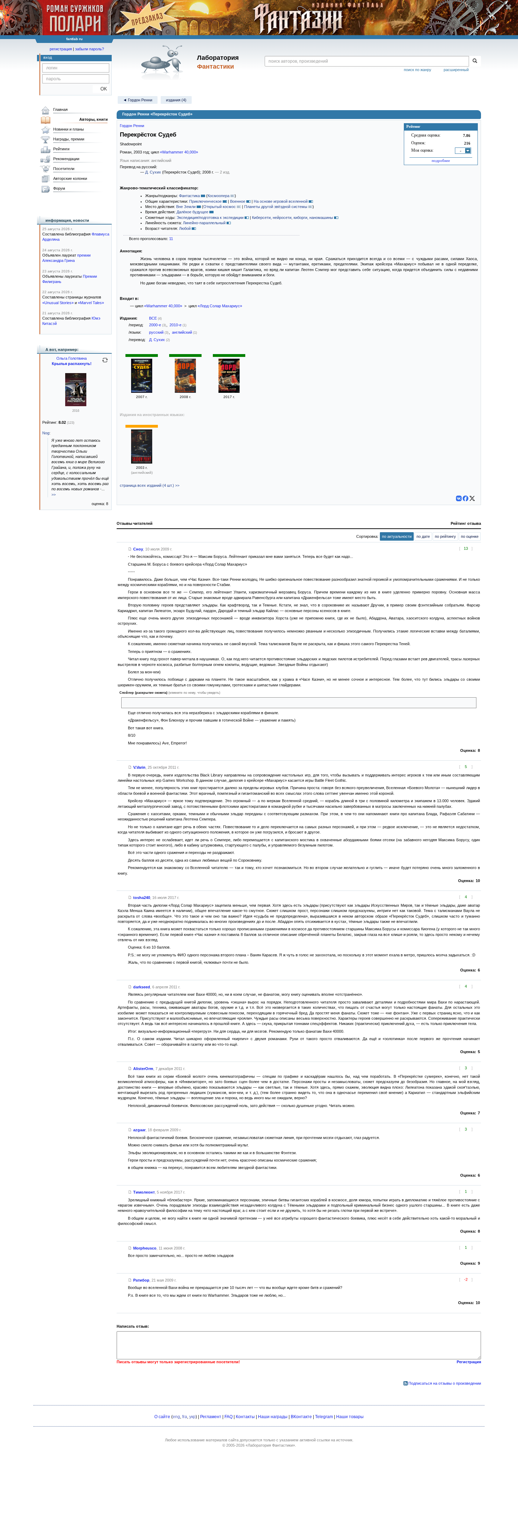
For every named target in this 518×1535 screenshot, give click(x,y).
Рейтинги (61, 149)
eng (176, 1416)
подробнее (441, 160)
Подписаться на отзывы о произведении (444, 1383)
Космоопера (218, 196)
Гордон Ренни (132, 126)
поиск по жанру (417, 70)
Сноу (138, 549)
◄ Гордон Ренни (137, 100)
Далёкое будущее (192, 212)
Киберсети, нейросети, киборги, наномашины (292, 217)
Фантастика (189, 196)
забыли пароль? (89, 49)
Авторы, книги (93, 119)
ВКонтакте (301, 1416)
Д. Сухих (153, 172)
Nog (45, 433)
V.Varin (139, 767)
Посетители (63, 168)
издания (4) (176, 100)
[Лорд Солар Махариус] (185, 391)
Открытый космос (219, 207)
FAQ (228, 1416)
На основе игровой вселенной (281, 201)
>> (53, 494)
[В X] (472, 498)
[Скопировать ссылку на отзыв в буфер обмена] (130, 549)
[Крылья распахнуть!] (75, 405)
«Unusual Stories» (58, 303)
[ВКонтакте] (459, 498)
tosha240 (141, 897)
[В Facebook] (465, 498)
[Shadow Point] (141, 462)
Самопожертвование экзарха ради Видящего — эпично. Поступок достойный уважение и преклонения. (216, 702)
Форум (59, 188)
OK (101, 89)
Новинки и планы (68, 129)
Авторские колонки (70, 178)
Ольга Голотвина (71, 358)
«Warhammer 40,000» (179, 152)
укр (192, 1416)
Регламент (210, 1416)
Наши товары (350, 1416)
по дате (423, 536)
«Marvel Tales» (91, 303)
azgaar (139, 1130)
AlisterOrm (143, 1069)
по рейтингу (445, 536)
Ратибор (141, 1280)
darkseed (141, 987)
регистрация (61, 49)
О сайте (162, 1416)
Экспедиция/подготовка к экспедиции (210, 217)
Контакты (245, 1416)
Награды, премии (68, 139)
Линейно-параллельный (204, 223)
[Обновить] (105, 363)
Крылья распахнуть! (72, 363)
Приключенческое (205, 201)
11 (171, 239)
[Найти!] (475, 61)
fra (184, 1416)
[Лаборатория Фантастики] (163, 62)
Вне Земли (186, 207)
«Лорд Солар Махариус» (220, 306)
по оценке (470, 536)
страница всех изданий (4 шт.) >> (149, 485)
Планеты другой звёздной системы (275, 207)
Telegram (324, 1416)
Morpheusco (144, 1248)
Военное (237, 201)
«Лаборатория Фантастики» (270, 1445)
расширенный (456, 70)
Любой (185, 228)
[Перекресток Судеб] (141, 391)
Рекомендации (66, 159)
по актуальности (397, 536)
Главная (60, 109)
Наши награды (273, 1416)
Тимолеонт (144, 1192)
